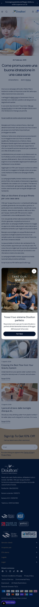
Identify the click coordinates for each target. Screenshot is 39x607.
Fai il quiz (19, 334)
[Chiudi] (34, 271)
